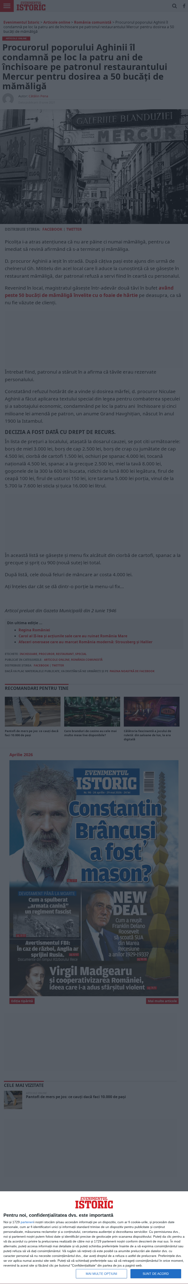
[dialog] (94, 1238)
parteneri (27, 1222)
